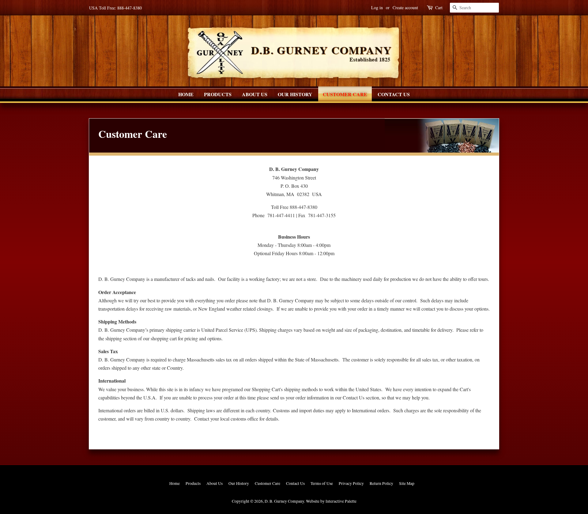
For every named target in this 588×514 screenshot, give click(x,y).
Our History (295, 94)
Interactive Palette (341, 501)
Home (186, 94)
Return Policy (381, 483)
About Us (254, 94)
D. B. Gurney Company (284, 501)
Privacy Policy (351, 483)
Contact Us (394, 94)
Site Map (406, 483)
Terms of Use (322, 483)
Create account (405, 7)
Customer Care (345, 94)
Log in (377, 7)
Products (218, 94)
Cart (439, 7)
